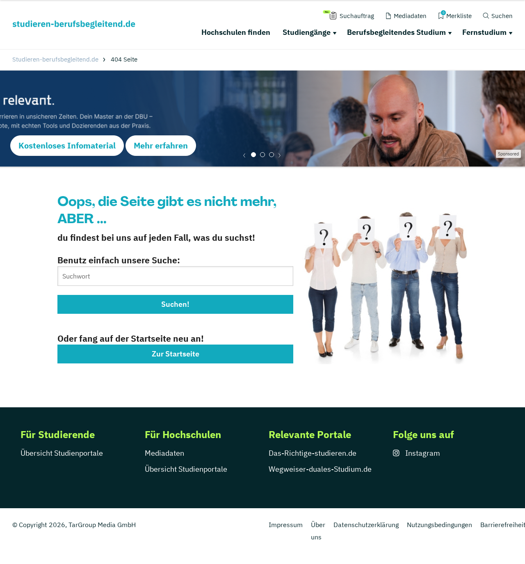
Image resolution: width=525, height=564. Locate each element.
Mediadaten (164, 453)
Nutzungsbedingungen (439, 525)
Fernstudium (484, 32)
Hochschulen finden (235, 32)
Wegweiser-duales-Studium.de (320, 469)
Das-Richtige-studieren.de (312, 453)
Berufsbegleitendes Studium (396, 32)
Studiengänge (307, 32)
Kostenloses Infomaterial (67, 145)
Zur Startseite (175, 353)
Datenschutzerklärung (366, 525)
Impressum (286, 525)
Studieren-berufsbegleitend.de (55, 59)
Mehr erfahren (161, 145)
